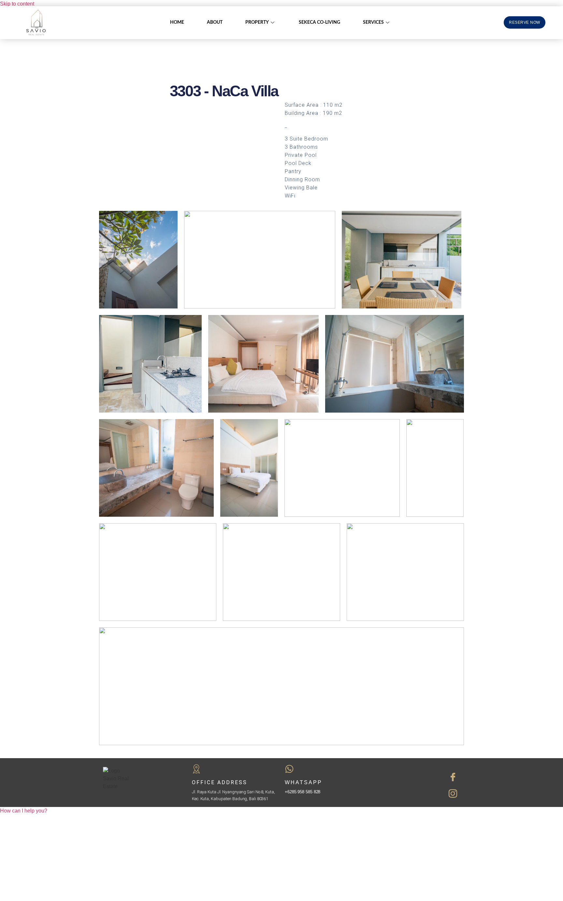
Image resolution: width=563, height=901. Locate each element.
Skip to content (17, 4)
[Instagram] (424, 792)
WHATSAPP (303, 782)
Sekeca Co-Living (319, 22)
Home (177, 22)
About (215, 22)
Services (373, 22)
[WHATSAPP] (289, 768)
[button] (23, 810)
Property (257, 22)
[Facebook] (424, 776)
